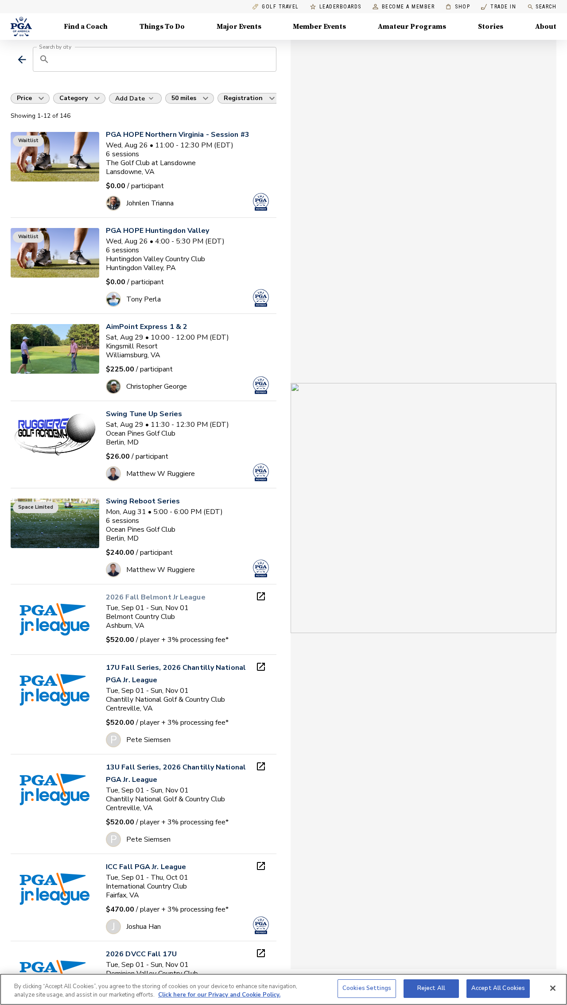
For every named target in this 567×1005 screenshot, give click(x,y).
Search (546, 7)
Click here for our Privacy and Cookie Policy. (219, 995)
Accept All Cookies (498, 988)
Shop (458, 7)
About (545, 26)
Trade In (498, 7)
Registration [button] (243, 98)
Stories (490, 26)
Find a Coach (86, 26)
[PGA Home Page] (21, 26)
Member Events (319, 26)
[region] (283, 989)
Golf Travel (280, 7)
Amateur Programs (412, 26)
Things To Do (162, 26)
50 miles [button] (183, 98)
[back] (22, 60)
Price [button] (24, 98)
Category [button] (73, 98)
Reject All (431, 988)
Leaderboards (340, 7)
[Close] (553, 988)
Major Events (239, 26)
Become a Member (408, 7)
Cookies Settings (366, 988)
